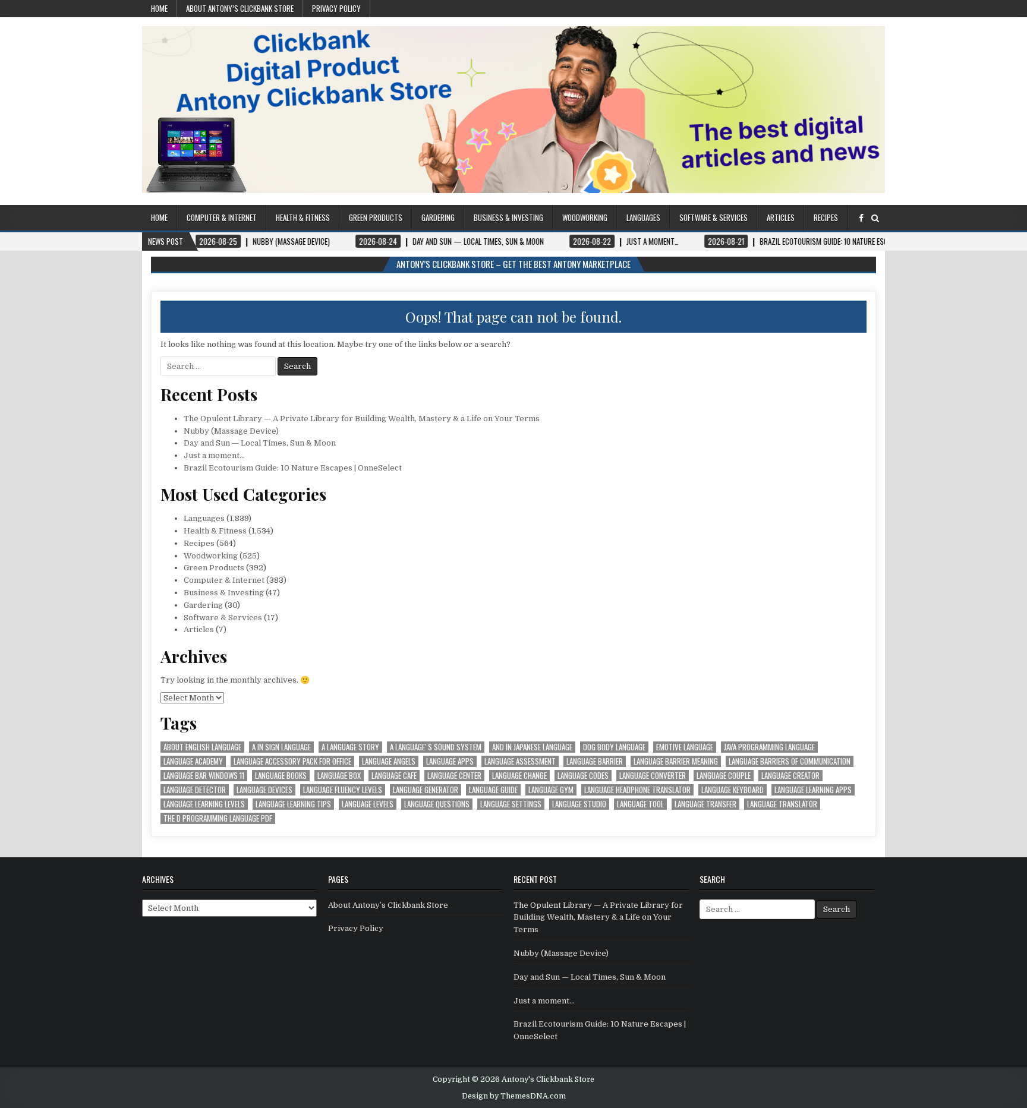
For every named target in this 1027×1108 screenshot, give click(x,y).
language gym (551, 790)
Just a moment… (214, 455)
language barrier (594, 761)
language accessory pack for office (292, 761)
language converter (652, 775)
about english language (202, 747)
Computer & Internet (222, 217)
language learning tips (293, 804)
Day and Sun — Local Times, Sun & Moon (260, 442)
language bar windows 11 (203, 775)
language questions (437, 804)
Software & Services (713, 217)
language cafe (394, 775)
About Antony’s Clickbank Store (240, 8)
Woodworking (584, 217)
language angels (388, 761)
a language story (350, 747)
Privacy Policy (336, 8)
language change (519, 775)
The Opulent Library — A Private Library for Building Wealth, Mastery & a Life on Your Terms (362, 418)
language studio (579, 804)
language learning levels (204, 804)
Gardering (438, 217)
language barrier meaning (676, 761)
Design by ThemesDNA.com (514, 1096)
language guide (493, 790)
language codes (583, 775)
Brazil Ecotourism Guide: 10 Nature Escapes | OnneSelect (293, 467)
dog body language (614, 747)
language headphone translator (637, 790)
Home (159, 8)
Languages (643, 217)
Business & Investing (508, 217)
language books (281, 775)
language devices (264, 790)
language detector (194, 790)
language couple (724, 775)
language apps (450, 761)
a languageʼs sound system (435, 747)
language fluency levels (342, 790)
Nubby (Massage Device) (231, 431)
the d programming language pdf (217, 818)
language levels (367, 804)
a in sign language (281, 747)
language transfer (705, 804)
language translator (782, 804)
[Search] (875, 218)
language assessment (520, 761)
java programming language (769, 747)
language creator (790, 775)
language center (454, 775)
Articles (781, 217)
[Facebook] (861, 218)
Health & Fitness (303, 217)
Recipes (826, 217)
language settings (510, 804)
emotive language (684, 747)
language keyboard (732, 790)
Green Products (375, 217)
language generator (425, 790)
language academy (193, 761)
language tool (640, 804)
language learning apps (813, 790)
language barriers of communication (789, 761)
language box (339, 775)
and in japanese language (532, 747)
